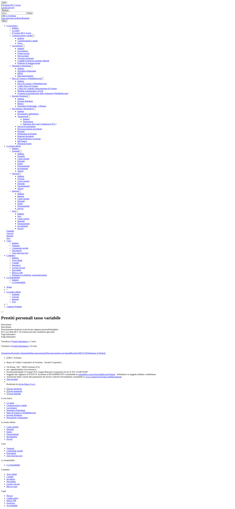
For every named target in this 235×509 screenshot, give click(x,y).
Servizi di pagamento (26, 126)
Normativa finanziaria (21, 66)
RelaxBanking (23, 18)
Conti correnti (23, 159)
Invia (4, 2)
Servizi (20, 171)
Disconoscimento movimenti (29, 129)
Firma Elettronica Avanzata (29, 139)
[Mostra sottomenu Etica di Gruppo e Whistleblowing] (42, 78)
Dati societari (23, 56)
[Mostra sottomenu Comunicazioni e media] (33, 35)
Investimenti (22, 168)
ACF (84, 353)
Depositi (21, 161)
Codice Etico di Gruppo (27, 86)
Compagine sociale (20, 248)
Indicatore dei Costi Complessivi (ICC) (39, 124)
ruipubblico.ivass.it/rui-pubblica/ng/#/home (96, 374)
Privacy (10, 496)
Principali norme (24, 143)
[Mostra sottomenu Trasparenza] (29, 116)
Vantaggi (16, 245)
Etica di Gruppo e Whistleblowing (26, 78)
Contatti (15, 263)
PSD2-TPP (11, 500)
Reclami (20, 131)
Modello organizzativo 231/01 (30, 91)
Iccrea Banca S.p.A (27, 384)
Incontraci (16, 265)
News (19, 43)
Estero (20, 163)
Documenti (16, 250)
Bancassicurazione (25, 76)
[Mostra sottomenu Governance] (23, 45)
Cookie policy (13, 498)
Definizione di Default (27, 134)
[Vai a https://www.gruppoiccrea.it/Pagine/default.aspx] (11, 5)
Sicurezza (11, 503)
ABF (80, 353)
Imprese (15, 191)
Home (9, 287)
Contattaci (11, 255)
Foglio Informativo (20, 341)
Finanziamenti (23, 166)
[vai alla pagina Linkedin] (14, 394)
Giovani (15, 173)
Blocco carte (17, 272)
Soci (14, 211)
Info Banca (22, 141)
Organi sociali (23, 53)
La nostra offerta (14, 146)
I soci (9, 241)
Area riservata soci (9, 18)
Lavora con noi (7, 7)
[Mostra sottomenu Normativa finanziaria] (32, 65)
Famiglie (15, 151)
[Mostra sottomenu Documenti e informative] (34, 108)
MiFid (20, 73)
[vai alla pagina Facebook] (14, 389)
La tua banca (12, 25)
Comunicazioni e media (22, 35)
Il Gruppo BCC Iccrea (21, 33)
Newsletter (16, 270)
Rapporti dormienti (25, 136)
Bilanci (20, 103)
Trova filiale (17, 260)
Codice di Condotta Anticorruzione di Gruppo (37, 88)
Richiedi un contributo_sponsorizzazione (29, 275)
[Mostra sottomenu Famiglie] (20, 151)
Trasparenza (22, 116)
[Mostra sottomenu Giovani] (20, 173)
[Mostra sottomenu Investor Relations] (28, 96)
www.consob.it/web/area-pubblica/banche (104, 377)
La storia (15, 30)
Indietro (15, 28)
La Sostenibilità (13, 277)
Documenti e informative (22, 108)
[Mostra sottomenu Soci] (17, 211)
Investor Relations (19, 96)
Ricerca (5, 10)
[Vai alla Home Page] (8, 16)
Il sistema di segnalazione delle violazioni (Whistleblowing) (42, 93)
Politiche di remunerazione (28, 63)
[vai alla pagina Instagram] (14, 391)
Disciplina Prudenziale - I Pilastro (31, 106)
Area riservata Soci (20, 253)
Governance (17, 46)
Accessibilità (12, 505)
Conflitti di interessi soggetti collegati (33, 61)
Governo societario (25, 58)
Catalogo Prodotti (14, 306)
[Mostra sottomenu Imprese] (20, 191)
